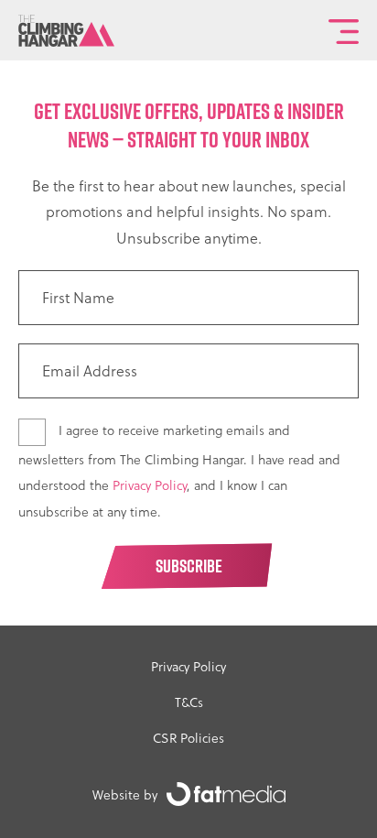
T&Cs (189, 702)
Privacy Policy (150, 485)
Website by (124, 794)
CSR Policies (188, 737)
